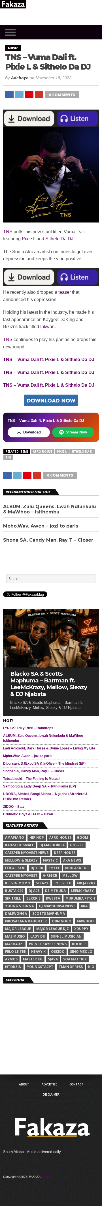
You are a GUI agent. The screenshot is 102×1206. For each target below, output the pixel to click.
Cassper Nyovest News (26, 852)
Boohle (79, 944)
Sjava (53, 959)
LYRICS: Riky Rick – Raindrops (28, 728)
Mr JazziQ (86, 883)
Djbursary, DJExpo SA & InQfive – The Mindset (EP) (44, 764)
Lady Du (37, 936)
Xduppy (81, 928)
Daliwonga (16, 913)
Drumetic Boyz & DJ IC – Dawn (28, 814)
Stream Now (76, 432)
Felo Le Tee (15, 951)
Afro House (42, 451)
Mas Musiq (15, 936)
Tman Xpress (71, 966)
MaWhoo (85, 921)
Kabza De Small (19, 845)
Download (32, 432)
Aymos (11, 959)
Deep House (64, 852)
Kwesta (53, 898)
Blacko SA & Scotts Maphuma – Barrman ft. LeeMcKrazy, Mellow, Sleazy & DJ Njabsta (48, 683)
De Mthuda (55, 890)
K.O (91, 966)
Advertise (49, 1084)
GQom (82, 837)
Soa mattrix (75, 959)
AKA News (72, 860)
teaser (64, 292)
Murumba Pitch (80, 898)
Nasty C (50, 860)
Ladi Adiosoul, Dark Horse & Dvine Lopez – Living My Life (49, 748)
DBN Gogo (61, 921)
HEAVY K (38, 951)
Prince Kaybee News (48, 944)
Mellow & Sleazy (21, 860)
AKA (84, 906)
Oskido (58, 951)
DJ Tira (37, 867)
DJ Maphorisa (52, 845)
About (24, 1084)
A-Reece (50, 875)
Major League (18, 928)
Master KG (32, 959)
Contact (76, 1084)
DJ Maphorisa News (57, 906)
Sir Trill (13, 898)
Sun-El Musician (66, 936)
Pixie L (28, 238)
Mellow (70, 875)
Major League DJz (52, 928)
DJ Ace (34, 890)
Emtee (54, 867)
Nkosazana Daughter (26, 921)
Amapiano (14, 837)
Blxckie (33, 898)
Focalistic (15, 867)
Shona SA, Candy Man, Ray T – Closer (48, 540)
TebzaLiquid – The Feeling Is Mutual (31, 779)
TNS (7, 231)
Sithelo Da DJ (59, 238)
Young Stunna (19, 906)
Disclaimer (51, 1094)
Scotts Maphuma (48, 913)
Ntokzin (13, 966)
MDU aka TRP (77, 867)
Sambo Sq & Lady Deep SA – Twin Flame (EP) (39, 786)
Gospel (77, 845)
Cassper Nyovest (21, 875)
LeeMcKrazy (82, 890)
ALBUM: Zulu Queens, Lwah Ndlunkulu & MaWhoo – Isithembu (49, 509)
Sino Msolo (81, 951)
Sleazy (42, 883)
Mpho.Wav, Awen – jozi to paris (40, 526)
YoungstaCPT (40, 966)
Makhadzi (14, 944)
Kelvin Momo (17, 883)
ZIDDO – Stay (14, 807)
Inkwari (47, 326)
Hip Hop (36, 837)
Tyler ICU (62, 883)
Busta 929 (14, 890)
